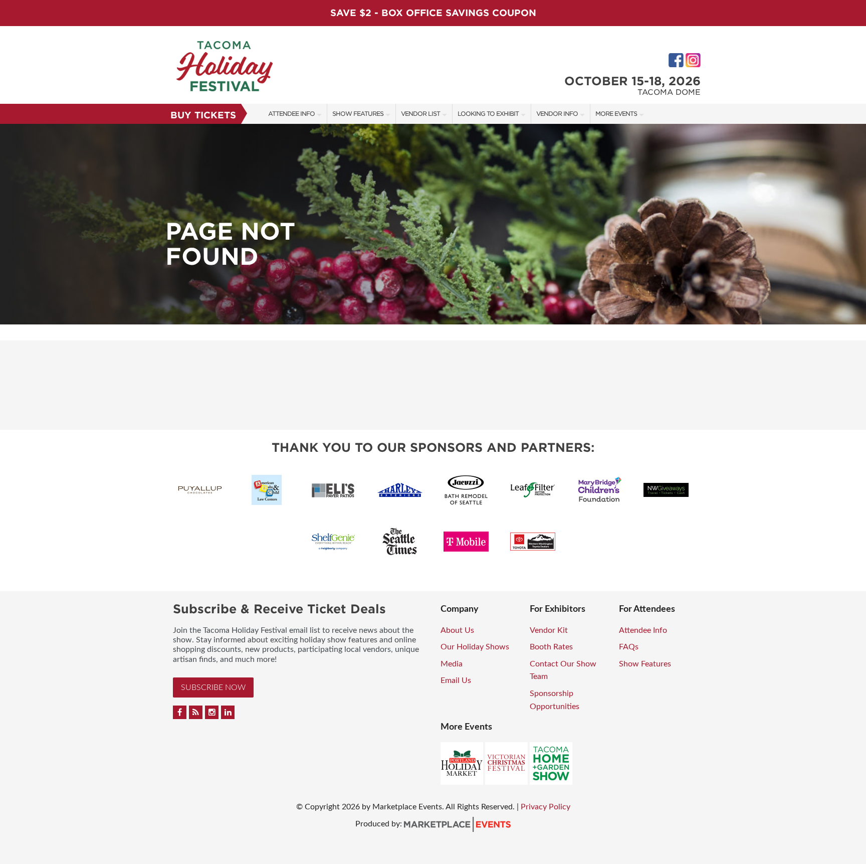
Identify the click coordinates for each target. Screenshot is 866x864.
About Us (457, 630)
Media (452, 664)
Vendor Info (557, 113)
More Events (616, 113)
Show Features (357, 113)
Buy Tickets (203, 115)
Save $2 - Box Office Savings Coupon (433, 13)
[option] (433, 224)
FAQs (628, 647)
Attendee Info (291, 113)
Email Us (456, 680)
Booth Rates (551, 647)
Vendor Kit (549, 630)
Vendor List (420, 113)
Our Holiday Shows (475, 647)
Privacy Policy (545, 807)
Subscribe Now (213, 687)
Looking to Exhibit (488, 113)
